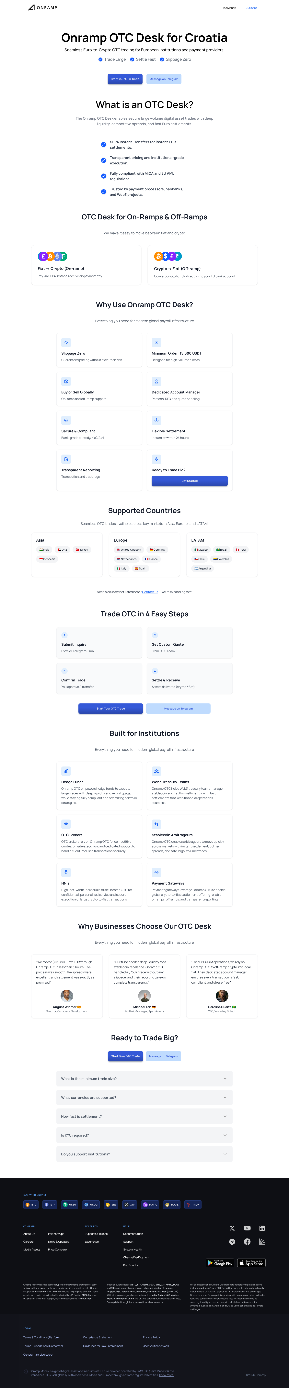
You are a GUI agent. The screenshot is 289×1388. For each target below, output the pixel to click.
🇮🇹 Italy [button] (121, 568)
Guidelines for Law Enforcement (103, 1346)
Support (128, 1241)
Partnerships (56, 1234)
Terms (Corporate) (43, 1346)
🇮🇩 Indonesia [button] (47, 559)
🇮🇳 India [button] (44, 549)
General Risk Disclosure (37, 1354)
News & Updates (58, 1241)
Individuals (229, 8)
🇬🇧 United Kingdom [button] (129, 549)
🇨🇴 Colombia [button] (221, 559)
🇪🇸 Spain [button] (140, 568)
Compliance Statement (98, 1337)
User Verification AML (156, 1346)
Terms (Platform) (42, 1337)
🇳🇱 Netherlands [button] (126, 559)
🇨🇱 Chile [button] (199, 559)
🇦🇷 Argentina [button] (202, 568)
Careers (28, 1241)
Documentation (133, 1234)
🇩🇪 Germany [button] (157, 549)
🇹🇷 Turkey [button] (82, 549)
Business (251, 8)
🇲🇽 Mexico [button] (201, 549)
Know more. (166, 1375)
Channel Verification (135, 1257)
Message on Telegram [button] (164, 79)
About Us (29, 1234)
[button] (31, 1204)
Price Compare (57, 1249)
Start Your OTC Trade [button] (125, 79)
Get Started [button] (190, 481)
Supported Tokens (96, 1234)
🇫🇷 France (151, 559)
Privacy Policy (151, 1337)
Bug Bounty (130, 1265)
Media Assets (31, 1249)
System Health (132, 1249)
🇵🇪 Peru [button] (241, 549)
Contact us (150, 592)
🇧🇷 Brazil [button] (221, 549)
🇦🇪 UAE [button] (62, 549)
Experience (92, 1241)
